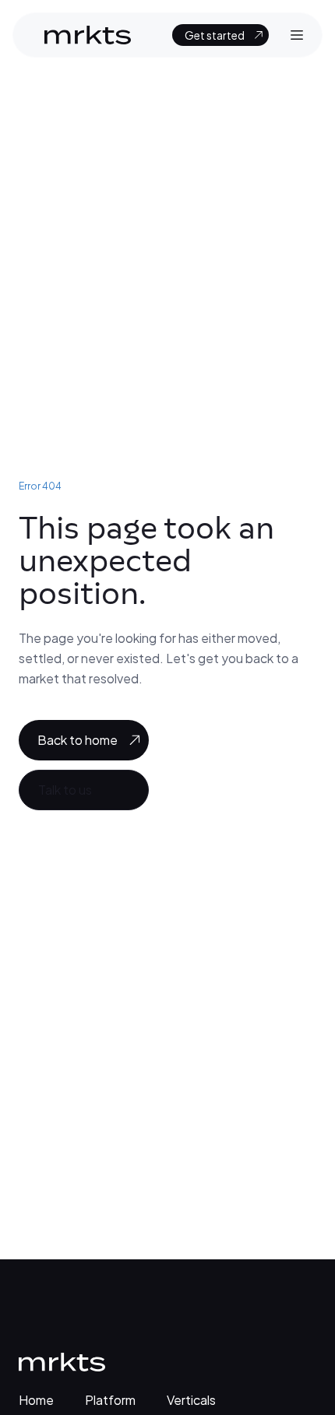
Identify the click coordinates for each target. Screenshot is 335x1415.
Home (36, 1400)
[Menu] (296, 35)
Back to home (77, 740)
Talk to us (65, 789)
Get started (215, 35)
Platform (110, 1400)
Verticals (191, 1400)
